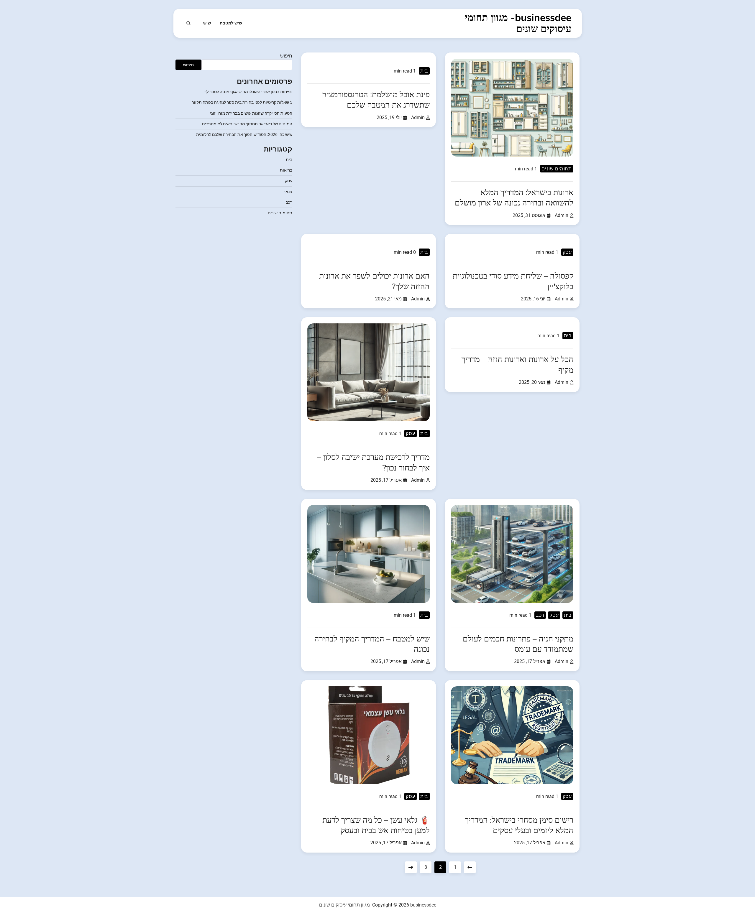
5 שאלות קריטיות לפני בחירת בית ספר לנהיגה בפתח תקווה (241, 102)
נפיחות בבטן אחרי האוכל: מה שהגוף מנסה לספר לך (248, 91)
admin (561, 215)
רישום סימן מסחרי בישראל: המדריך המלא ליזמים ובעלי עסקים (519, 825)
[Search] (188, 23)
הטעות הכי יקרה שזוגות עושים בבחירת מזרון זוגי (251, 113)
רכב (540, 615)
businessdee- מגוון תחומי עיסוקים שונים (518, 23)
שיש (207, 23)
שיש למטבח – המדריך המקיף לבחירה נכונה (372, 644)
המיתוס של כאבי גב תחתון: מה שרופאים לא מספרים (247, 123)
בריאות (286, 170)
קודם (470, 867)
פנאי (288, 191)
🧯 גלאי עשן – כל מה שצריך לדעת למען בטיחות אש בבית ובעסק (376, 825)
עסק (567, 252)
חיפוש (286, 56)
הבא (411, 867)
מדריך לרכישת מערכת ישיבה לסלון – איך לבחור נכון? (373, 462)
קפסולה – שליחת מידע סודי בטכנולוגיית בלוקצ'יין (513, 281)
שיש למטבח (231, 23)
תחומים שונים (556, 169)
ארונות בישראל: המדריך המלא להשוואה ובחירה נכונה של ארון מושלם (514, 197)
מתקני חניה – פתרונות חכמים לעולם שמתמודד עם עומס (518, 644)
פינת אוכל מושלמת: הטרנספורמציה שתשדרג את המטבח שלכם (376, 100)
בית (424, 71)
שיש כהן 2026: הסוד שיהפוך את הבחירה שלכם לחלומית (244, 134)
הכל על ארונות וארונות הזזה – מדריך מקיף (517, 364)
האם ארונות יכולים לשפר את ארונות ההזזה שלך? (374, 281)
